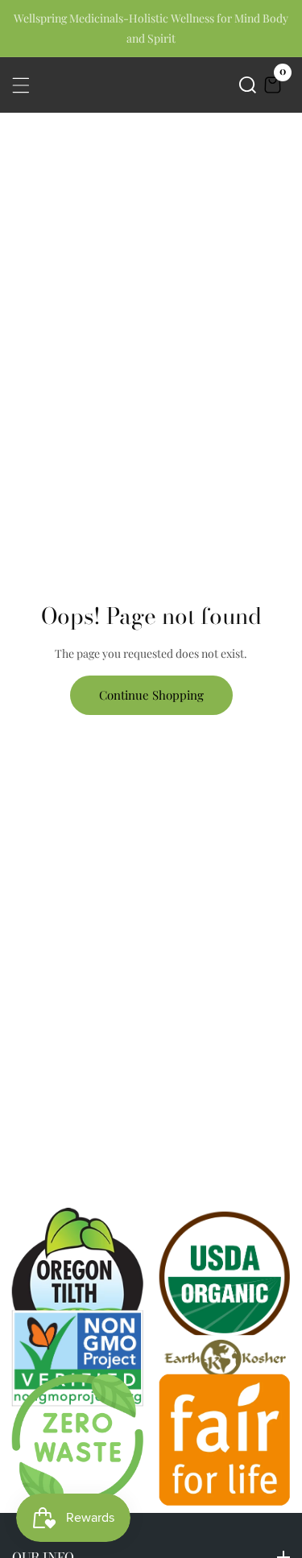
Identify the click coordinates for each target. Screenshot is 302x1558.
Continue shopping (151, 695)
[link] (225, 1358)
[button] (247, 85)
